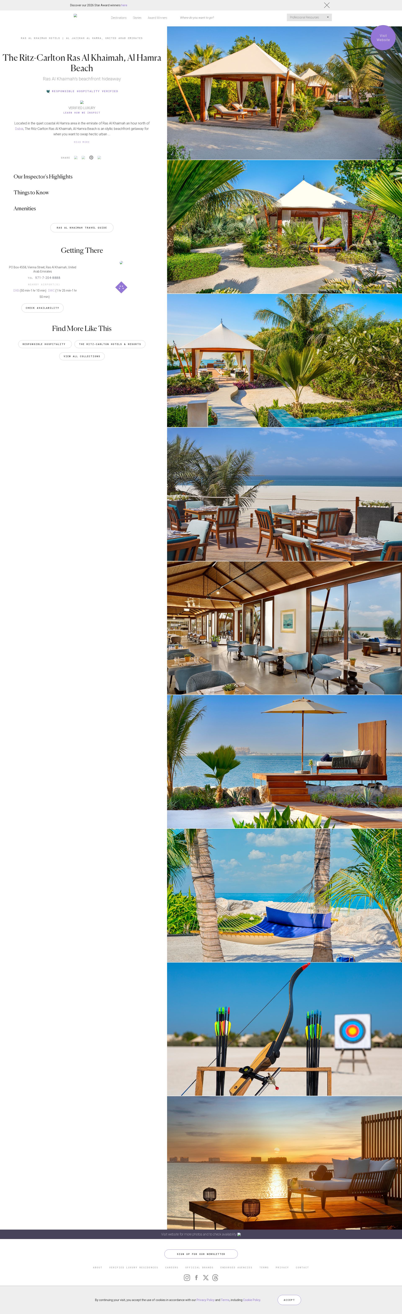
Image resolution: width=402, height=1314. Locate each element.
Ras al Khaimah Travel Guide (82, 227)
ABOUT (97, 1267)
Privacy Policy (206, 1300)
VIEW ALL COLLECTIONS (82, 356)
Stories (137, 17)
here (124, 5)
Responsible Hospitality (45, 344)
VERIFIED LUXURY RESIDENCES (133, 1267)
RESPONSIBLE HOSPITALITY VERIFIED (85, 91)
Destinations (119, 17)
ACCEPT (289, 1299)
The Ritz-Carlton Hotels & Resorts (110, 344)
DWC (51, 290)
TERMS (264, 1267)
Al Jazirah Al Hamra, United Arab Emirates (104, 38)
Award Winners (157, 17)
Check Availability (42, 307)
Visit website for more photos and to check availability (199, 1234)
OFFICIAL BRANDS (199, 1267)
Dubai (19, 129)
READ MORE (82, 141)
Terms (225, 1300)
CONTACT (302, 1267)
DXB (16, 290)
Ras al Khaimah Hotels (40, 38)
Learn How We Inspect (81, 112)
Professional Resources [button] (305, 17)
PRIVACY (282, 1267)
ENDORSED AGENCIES (236, 1267)
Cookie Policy (251, 1300)
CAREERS (171, 1267)
